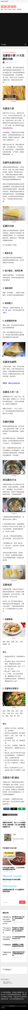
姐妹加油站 (9, 6)
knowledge (13, 52)
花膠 (12, 814)
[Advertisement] (14, 28)
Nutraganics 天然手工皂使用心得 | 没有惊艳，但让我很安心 (18, 929)
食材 (16, 814)
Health (7, 52)
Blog (4, 52)
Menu (4, 44)
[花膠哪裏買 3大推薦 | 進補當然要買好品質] (7, 945)
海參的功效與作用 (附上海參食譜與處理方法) (18, 953)
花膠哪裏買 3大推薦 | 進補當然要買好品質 (18, 945)
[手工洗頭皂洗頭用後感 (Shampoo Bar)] (7, 937)
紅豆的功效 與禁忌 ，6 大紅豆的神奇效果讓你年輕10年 (13, 868)
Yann (8, 62)
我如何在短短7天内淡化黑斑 (12, 879)
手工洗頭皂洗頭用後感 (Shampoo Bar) (18, 937)
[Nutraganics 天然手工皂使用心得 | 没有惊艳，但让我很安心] (7, 928)
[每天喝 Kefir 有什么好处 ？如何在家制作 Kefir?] (7, 917)
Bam (4, 1007)
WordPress (24, 1006)
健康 (9, 814)
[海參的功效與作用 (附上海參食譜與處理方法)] (7, 952)
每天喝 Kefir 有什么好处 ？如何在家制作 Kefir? (18, 918)
